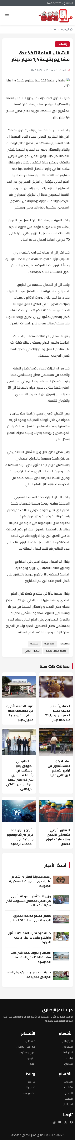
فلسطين (30, 1040)
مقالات (68, 1087)
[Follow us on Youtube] (59, 1122)
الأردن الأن (67, 1040)
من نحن (31, 1081)
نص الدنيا (67, 1104)
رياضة (69, 1057)
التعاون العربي (32, 650)
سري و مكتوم (27, 1052)
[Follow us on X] (65, 1122)
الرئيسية (65, 29)
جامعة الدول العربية (56, 650)
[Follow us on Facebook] (71, 1122)
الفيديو (69, 1093)
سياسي (68, 1063)
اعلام (32, 1063)
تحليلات (69, 1098)
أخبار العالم (67, 1052)
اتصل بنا (30, 1087)
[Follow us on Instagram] (54, 1122)
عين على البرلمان (26, 1046)
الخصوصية (29, 1093)
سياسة (34, 643)
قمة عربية (49, 643)
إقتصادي (51, 29)
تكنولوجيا (30, 1057)
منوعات (68, 1081)
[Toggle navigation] (7, 16)
